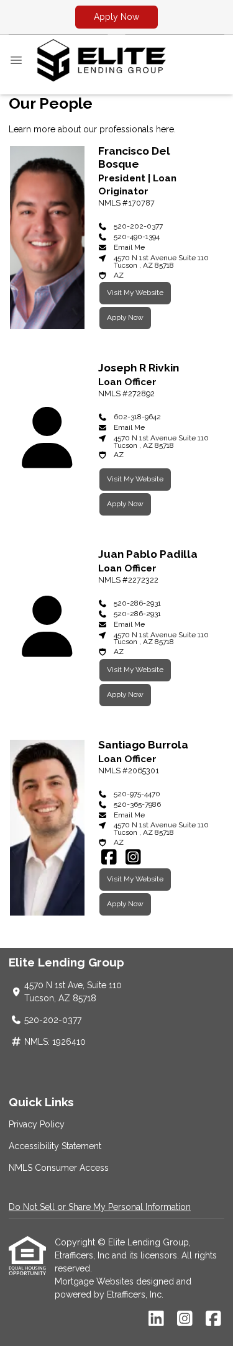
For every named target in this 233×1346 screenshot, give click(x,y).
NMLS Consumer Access (59, 1168)
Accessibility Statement (55, 1146)
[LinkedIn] (156, 1319)
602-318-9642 (137, 416)
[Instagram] (133, 857)
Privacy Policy (37, 1124)
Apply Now (116, 17)
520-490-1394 (137, 236)
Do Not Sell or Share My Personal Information (100, 1207)
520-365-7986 (137, 804)
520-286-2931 (137, 603)
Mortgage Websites (95, 1281)
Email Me (129, 247)
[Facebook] (109, 857)
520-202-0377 (138, 226)
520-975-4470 (137, 793)
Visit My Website (135, 292)
